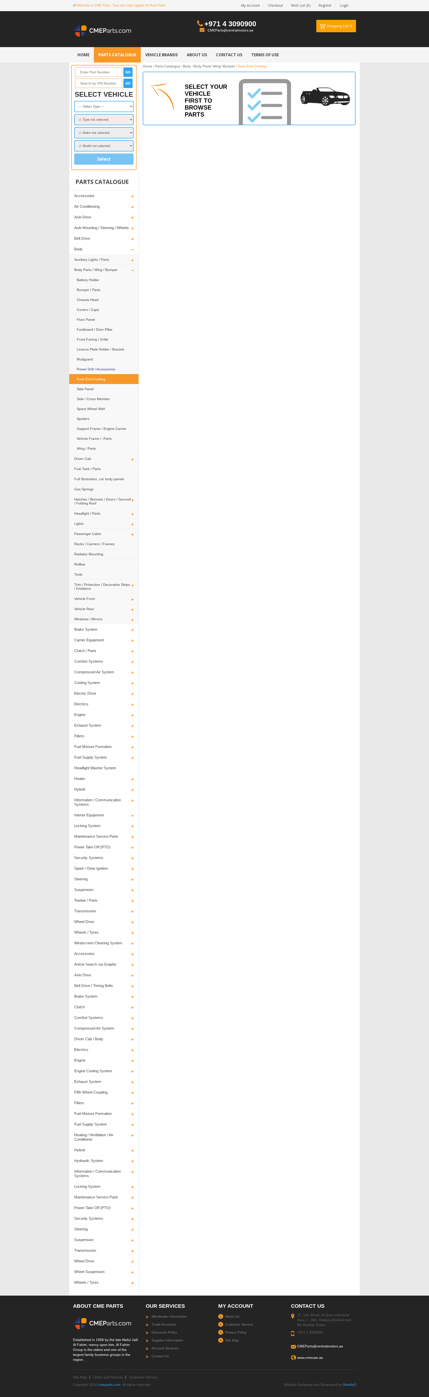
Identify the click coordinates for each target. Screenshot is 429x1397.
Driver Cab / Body (88, 1039)
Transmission (85, 911)
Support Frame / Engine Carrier (101, 429)
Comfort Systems (88, 661)
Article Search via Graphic (95, 964)
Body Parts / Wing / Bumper (96, 270)
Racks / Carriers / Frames (94, 544)
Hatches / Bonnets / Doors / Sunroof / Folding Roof (102, 501)
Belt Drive (82, 238)
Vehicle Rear (84, 609)
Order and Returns (108, 1377)
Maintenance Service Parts (96, 836)
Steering (81, 879)
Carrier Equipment (89, 640)
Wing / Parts (86, 448)
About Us (232, 1316)
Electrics (81, 704)
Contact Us (160, 1356)
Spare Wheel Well (91, 409)
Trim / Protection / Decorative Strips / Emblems (102, 587)
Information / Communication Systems (97, 802)
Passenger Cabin (87, 534)
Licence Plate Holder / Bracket (100, 349)
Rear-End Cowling (91, 379)
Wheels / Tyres (86, 932)
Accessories (84, 196)
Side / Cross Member (93, 399)
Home (147, 66)
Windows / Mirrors (88, 619)
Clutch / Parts (85, 651)
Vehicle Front (84, 599)
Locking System (87, 826)
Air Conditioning (87, 206)
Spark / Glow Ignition (91, 868)
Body (78, 249)
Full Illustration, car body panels (99, 479)
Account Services (165, 1348)
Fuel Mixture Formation (93, 746)
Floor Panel (86, 320)
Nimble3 (349, 1385)
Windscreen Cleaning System (98, 943)
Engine (79, 715)
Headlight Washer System (95, 768)
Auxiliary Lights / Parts (91, 260)
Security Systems (88, 858)
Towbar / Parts (86, 900)
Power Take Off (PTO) (92, 847)
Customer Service (239, 1324)
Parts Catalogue (167, 66)
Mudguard (85, 359)
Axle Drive (82, 217)
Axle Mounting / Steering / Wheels (101, 228)
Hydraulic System (88, 1161)
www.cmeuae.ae (310, 1358)
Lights (79, 524)
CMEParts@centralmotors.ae (230, 30)
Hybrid (79, 789)
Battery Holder (88, 280)
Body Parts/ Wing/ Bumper (214, 66)
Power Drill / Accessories (96, 369)
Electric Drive (85, 693)
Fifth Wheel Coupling (90, 1092)
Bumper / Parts (88, 290)
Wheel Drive (84, 922)
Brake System (86, 629)
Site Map (232, 1340)
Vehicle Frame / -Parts (94, 439)
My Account (250, 5)
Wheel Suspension (89, 1272)
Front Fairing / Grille (92, 339)
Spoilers (83, 419)
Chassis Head (88, 300)
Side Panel (85, 389)
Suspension (83, 890)
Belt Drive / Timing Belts (93, 985)
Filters (79, 736)
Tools (78, 574)
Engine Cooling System (93, 1071)
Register (325, 5)
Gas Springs (84, 489)
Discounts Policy (164, 1332)
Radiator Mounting (88, 554)
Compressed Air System (94, 672)
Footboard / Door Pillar (94, 329)
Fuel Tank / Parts (87, 469)
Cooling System (87, 683)
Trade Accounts (163, 1324)
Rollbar (79, 564)
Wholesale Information (169, 1316)
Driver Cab (82, 459)
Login (344, 5)
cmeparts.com (109, 1385)
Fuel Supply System (90, 757)
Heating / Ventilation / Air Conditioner (93, 1137)
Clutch (79, 1007)
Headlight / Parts (87, 513)
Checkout (275, 5)
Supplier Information (167, 1340)
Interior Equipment (89, 815)
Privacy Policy (236, 1332)
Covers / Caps (88, 310)
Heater (79, 778)
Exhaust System (87, 725)
